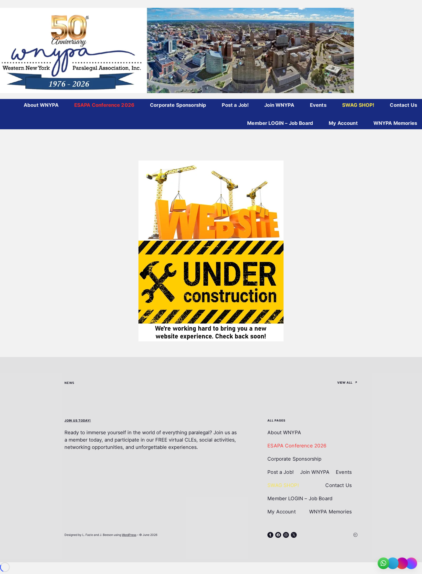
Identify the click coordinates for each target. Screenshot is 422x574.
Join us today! (77, 420)
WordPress (129, 535)
